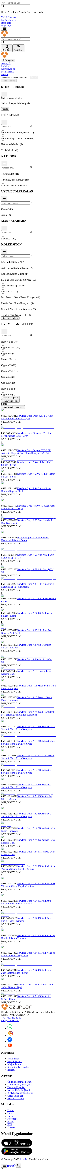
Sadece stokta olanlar (11, 98)
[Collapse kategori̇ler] (4, 163)
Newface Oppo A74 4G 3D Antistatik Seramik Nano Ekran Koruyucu (27, 757)
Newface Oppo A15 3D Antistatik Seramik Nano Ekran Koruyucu (26, 786)
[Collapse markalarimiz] (4, 228)
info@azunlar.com (10, 1020)
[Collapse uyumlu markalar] (4, 198)
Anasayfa (6, 63)
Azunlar (24, 1159)
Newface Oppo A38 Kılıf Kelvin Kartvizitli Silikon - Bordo (25, 539)
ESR (9, 1124)
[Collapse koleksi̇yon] (4, 251)
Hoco (10, 1116)
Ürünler (5, 66)
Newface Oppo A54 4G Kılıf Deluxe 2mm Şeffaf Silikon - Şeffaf (27, 971)
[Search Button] (18, 1165)
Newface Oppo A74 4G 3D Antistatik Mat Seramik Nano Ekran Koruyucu (27, 713)
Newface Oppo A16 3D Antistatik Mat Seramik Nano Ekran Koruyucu (28, 728)
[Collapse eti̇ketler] (4, 122)
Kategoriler (9, 60)
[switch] (5, 109)
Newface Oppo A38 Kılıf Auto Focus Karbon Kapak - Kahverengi (27, 585)
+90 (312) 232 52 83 (11, 1017)
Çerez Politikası (15, 1095)
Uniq (9, 1113)
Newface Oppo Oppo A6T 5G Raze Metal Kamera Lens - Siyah (27, 434)
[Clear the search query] (36, 77)
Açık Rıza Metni (15, 1098)
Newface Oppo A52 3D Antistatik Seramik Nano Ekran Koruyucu (26, 815)
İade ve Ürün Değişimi (18, 1090)
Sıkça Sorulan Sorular (18, 1067)
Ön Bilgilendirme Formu (19, 1081)
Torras (10, 1110)
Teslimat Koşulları (16, 1087)
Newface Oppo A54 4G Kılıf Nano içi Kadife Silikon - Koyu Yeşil (28, 954)
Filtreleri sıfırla (8, 81)
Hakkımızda (13, 1058)
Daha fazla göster (10, 318)
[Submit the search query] (32, 77)
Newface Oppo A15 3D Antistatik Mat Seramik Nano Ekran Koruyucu (28, 742)
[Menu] (4, 29)
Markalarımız (7, 71)
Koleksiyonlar (8, 69)
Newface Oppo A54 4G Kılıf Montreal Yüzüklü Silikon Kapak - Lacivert (28, 885)
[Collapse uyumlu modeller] (4, 331)
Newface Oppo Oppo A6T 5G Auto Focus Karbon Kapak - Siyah (27, 417)
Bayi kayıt (6, 25)
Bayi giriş (6, 22)
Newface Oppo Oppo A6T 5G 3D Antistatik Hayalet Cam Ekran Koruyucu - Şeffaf (26, 451)
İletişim (4, 74)
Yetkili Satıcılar (8, 17)
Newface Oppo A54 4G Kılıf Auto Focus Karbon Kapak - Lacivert (26, 902)
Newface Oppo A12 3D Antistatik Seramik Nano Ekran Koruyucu (26, 771)
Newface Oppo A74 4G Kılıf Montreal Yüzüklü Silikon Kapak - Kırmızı (28, 867)
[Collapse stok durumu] (4, 94)
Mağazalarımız (8, 20)
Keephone (12, 1118)
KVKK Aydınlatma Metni (20, 1093)
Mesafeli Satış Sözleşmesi (19, 1084)
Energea (11, 1127)
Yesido (10, 1121)
